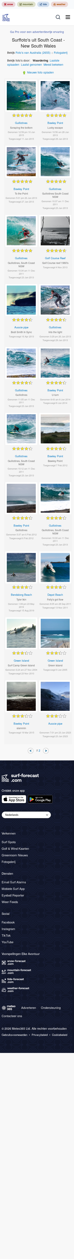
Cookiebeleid (59, 1035)
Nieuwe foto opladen (40, 72)
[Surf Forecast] (6, 17)
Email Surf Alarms (14, 882)
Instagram (8, 929)
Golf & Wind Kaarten (15, 848)
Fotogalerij (60, 52)
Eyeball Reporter (13, 895)
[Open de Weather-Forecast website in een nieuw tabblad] (59, 4)
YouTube (7, 942)
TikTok (6, 935)
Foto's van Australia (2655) (33, 52)
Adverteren (28, 1007)
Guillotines (21, 123)
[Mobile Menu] (68, 17)
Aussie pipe (21, 327)
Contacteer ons (12, 1016)
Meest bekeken (53, 64)
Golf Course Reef (55, 258)
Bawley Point (55, 123)
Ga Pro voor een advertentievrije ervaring (37, 32)
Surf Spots (9, 842)
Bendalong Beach (21, 595)
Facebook (8, 922)
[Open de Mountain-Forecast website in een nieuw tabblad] (26, 4)
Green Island (21, 660)
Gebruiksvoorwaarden (14, 1035)
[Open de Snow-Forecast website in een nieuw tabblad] (8, 4)
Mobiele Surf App (13, 888)
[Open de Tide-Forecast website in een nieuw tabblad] (43, 4)
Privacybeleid (40, 1035)
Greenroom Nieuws (15, 855)
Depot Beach (55, 595)
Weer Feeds (10, 902)
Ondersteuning (51, 1007)
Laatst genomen (31, 64)
